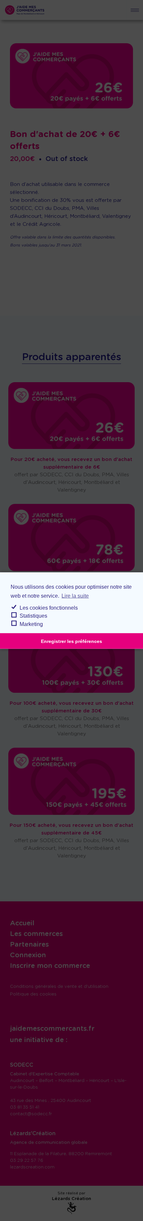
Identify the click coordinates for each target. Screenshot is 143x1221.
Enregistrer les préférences (71, 641)
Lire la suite (75, 595)
